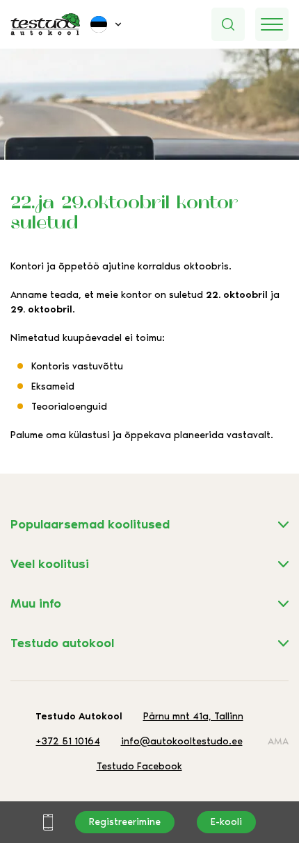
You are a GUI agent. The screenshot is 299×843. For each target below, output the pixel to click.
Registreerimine (125, 822)
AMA (278, 741)
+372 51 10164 (68, 741)
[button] (107, 24)
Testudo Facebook (139, 766)
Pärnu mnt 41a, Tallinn (193, 716)
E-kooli (226, 822)
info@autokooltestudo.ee (182, 741)
